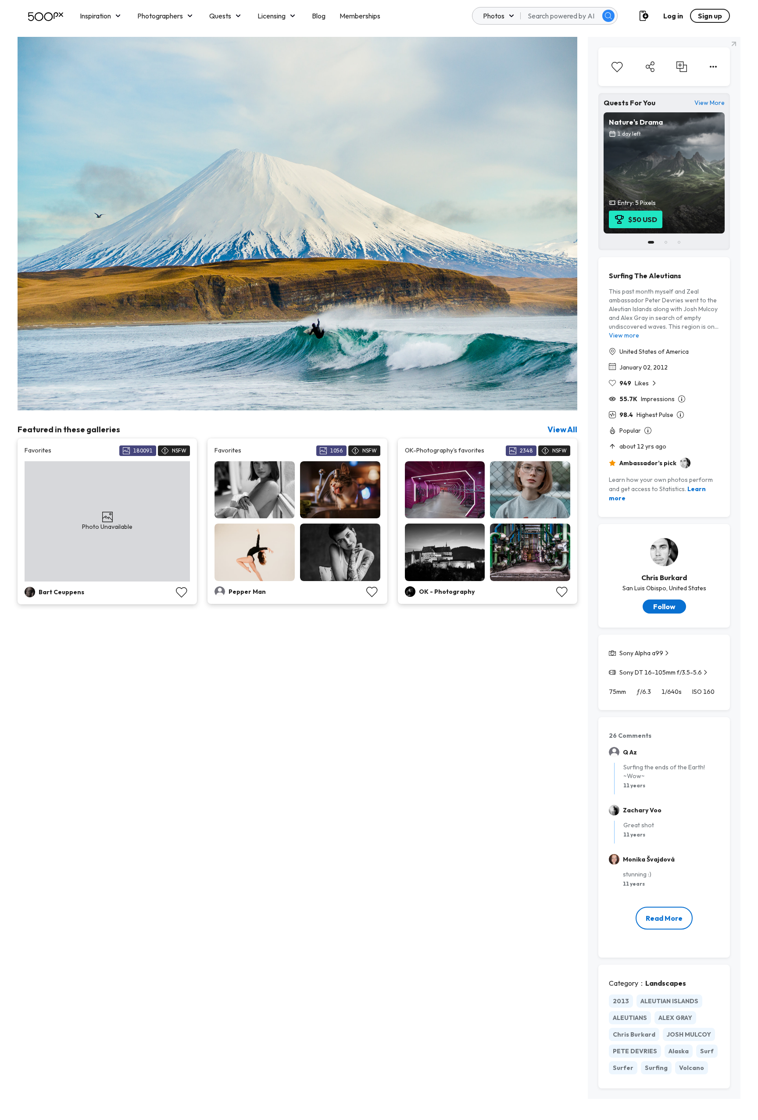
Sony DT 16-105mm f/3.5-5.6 (660, 672)
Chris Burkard (664, 577)
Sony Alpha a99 (641, 653)
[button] (608, 16)
